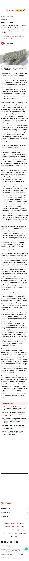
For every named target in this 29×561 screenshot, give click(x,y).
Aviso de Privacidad (6, 546)
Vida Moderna (10, 16)
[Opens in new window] (5, 542)
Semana (3, 16)
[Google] (2, 542)
